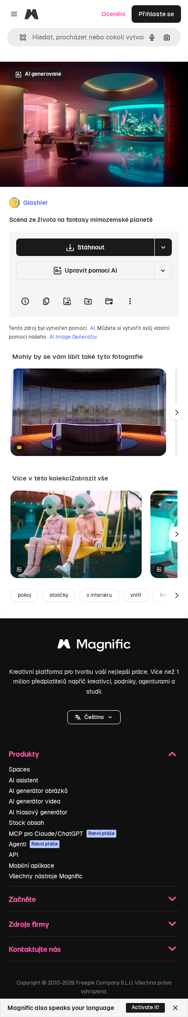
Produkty (24, 753)
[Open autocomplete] (19, 37)
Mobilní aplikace (31, 866)
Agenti (33, 844)
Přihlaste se (156, 14)
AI (92, 328)
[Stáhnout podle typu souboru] (163, 247)
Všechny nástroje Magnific (46, 876)
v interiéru (99, 595)
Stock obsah (26, 823)
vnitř (136, 595)
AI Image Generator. (73, 336)
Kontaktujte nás (35, 949)
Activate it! (145, 1007)
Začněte (22, 899)
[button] (94, 717)
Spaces (19, 769)
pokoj (24, 595)
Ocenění (113, 14)
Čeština (94, 717)
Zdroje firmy (29, 924)
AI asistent (23, 780)
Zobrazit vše (89, 478)
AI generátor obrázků (38, 791)
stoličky (58, 595)
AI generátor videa (34, 801)
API (13, 855)
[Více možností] (130, 301)
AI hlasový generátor (38, 812)
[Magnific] (94, 646)
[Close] (175, 1008)
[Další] (177, 412)
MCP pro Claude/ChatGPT (62, 834)
